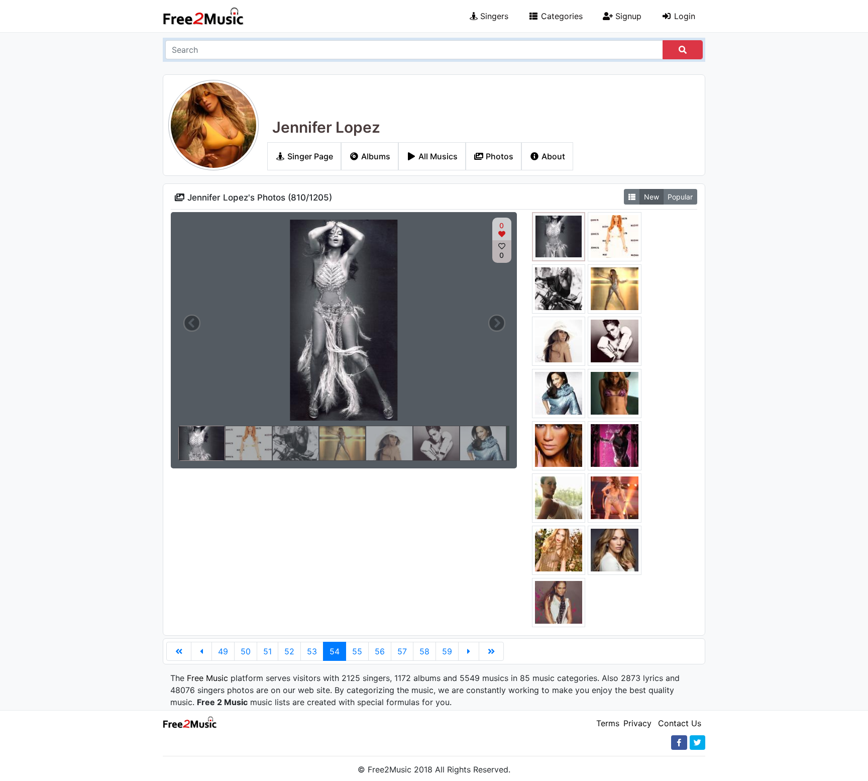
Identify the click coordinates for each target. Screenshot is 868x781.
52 (289, 651)
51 (267, 651)
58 (424, 651)
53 (312, 651)
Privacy (637, 723)
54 (335, 651)
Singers (493, 16)
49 (223, 651)
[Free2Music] (203, 16)
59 (447, 651)
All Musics (437, 156)
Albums (374, 156)
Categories (560, 16)
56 (380, 651)
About (552, 156)
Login (683, 16)
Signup (627, 16)
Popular (680, 196)
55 (357, 651)
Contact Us (679, 723)
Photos (498, 156)
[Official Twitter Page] (697, 742)
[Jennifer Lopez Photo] (558, 236)
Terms (607, 723)
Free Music (207, 678)
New (651, 196)
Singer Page (309, 156)
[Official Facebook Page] (679, 742)
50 (246, 651)
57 (402, 651)
